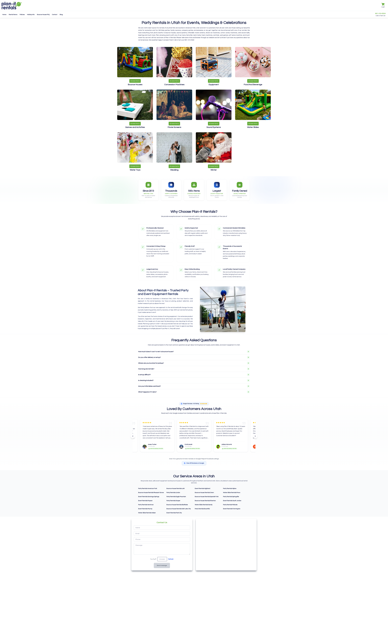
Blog (61, 14)
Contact (54, 14)
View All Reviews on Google (195, 463)
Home (4, 14)
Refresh (170, 559)
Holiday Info (31, 14)
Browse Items (135, 81)
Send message (162, 565)
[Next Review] (255, 436)
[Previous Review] (133, 436)
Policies (22, 14)
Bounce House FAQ (43, 14)
